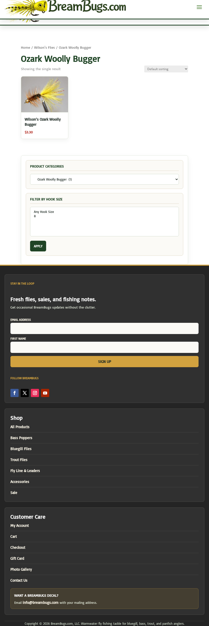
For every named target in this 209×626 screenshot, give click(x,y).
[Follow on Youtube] (45, 393)
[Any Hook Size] (104, 212)
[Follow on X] (25, 393)
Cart (13, 536)
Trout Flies (19, 459)
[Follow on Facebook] (14, 393)
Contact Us (19, 580)
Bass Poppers (21, 437)
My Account (19, 525)
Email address (20, 320)
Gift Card (17, 558)
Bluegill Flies (21, 448)
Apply (38, 246)
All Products (20, 426)
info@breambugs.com (41, 602)
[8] (104, 216)
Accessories (19, 481)
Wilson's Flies (44, 47)
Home (25, 47)
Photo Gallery (21, 569)
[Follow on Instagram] (35, 393)
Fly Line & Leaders (25, 470)
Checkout (17, 547)
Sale (13, 492)
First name (18, 338)
